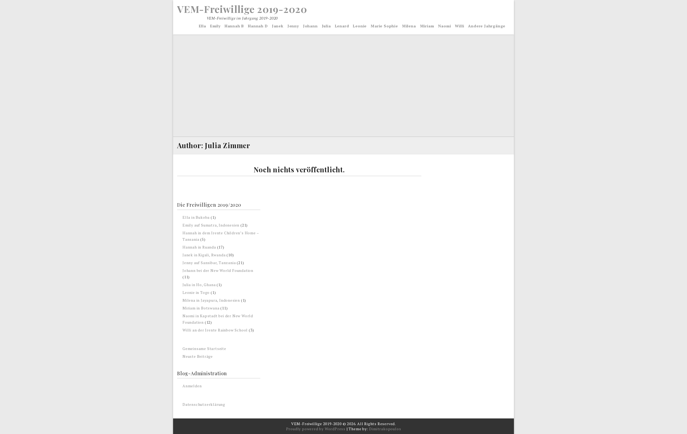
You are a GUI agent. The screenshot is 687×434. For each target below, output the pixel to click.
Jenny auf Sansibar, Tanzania (209, 262)
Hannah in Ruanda (199, 247)
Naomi (444, 25)
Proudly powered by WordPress (315, 428)
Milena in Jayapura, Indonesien (211, 300)
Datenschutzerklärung (203, 404)
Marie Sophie (384, 25)
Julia (326, 25)
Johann (310, 25)
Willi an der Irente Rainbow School (215, 330)
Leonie (360, 25)
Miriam (427, 25)
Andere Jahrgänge (486, 25)
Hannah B (234, 25)
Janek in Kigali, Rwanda (203, 254)
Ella (202, 25)
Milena (409, 25)
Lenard (342, 25)
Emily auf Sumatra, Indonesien (210, 225)
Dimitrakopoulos (385, 428)
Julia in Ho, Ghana (198, 284)
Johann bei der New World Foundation (217, 270)
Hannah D (258, 25)
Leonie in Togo (196, 292)
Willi (459, 25)
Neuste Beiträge (197, 356)
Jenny (293, 25)
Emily (215, 25)
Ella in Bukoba (196, 217)
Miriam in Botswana (200, 308)
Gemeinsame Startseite (204, 348)
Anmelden (192, 385)
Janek (277, 25)
